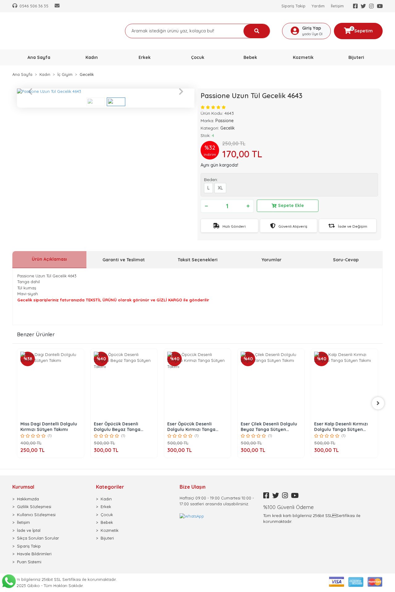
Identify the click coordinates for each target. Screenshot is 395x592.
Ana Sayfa (38, 57)
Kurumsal (23, 487)
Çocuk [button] (197, 57)
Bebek (107, 522)
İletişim (337, 5)
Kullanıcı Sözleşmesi (36, 514)
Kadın (106, 498)
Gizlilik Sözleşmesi (34, 506)
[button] (30, 92)
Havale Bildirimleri (34, 553)
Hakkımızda (28, 498)
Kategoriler (110, 487)
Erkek (106, 506)
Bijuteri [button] (356, 57)
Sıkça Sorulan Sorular (38, 538)
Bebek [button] (250, 57)
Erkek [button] (145, 57)
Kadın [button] (91, 57)
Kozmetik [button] (303, 57)
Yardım (318, 5)
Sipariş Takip (293, 5)
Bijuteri (107, 538)
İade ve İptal (28, 530)
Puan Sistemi (29, 561)
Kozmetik (109, 530)
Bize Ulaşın (193, 487)
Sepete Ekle (291, 205)
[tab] (49, 259)
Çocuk (107, 514)
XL (220, 188)
